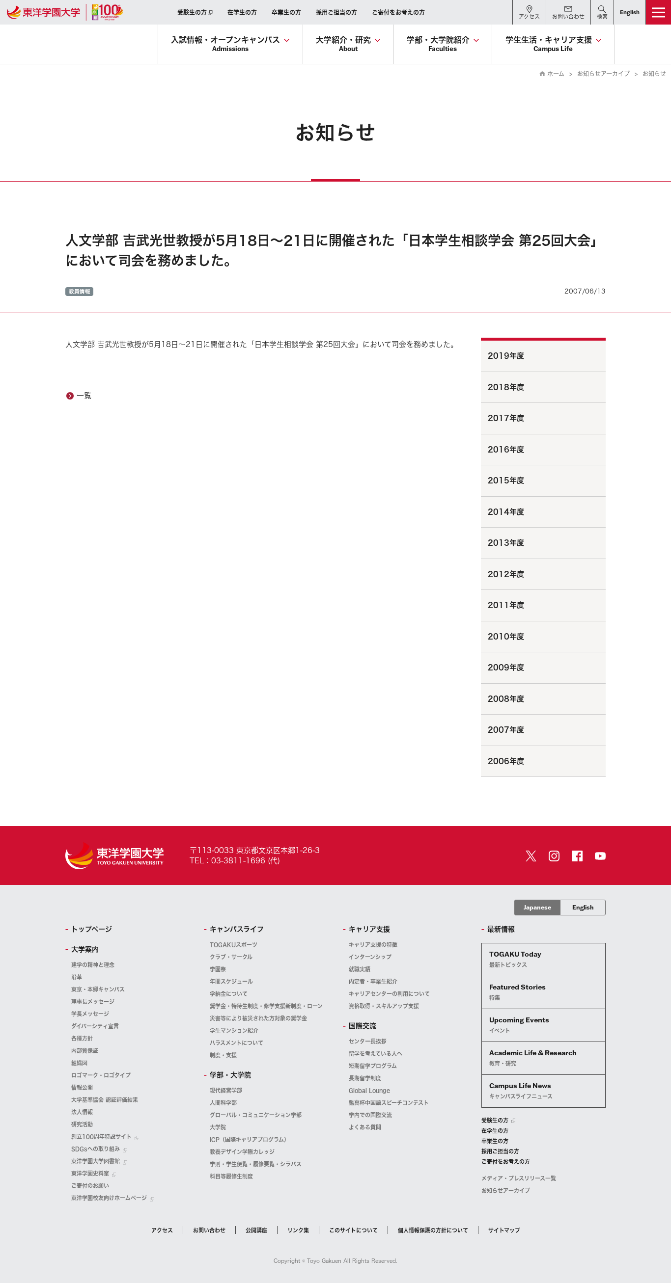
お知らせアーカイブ (603, 74)
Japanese (537, 907)
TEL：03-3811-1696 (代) (235, 860)
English (583, 907)
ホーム (555, 74)
